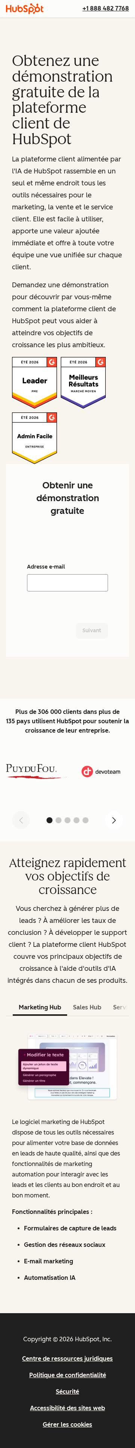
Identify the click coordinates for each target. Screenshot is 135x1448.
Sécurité (67, 1391)
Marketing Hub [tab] (40, 1007)
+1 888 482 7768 (105, 8)
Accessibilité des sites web (67, 1408)
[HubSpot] (25, 8)
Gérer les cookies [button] (67, 1424)
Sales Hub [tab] (87, 1007)
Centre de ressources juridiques (67, 1358)
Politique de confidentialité (67, 1375)
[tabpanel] (67, 1157)
